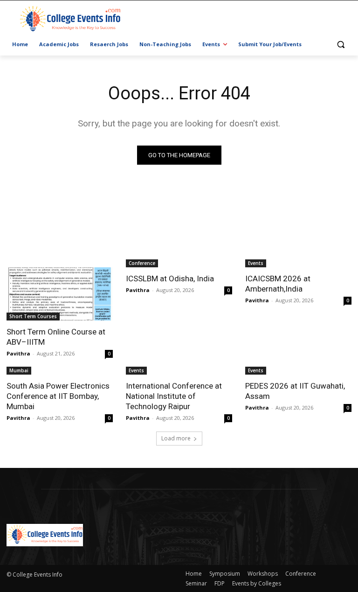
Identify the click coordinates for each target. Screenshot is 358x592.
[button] (340, 45)
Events (255, 263)
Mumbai (18, 370)
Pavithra (18, 353)
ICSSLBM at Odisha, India (170, 278)
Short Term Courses (33, 316)
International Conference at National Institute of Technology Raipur (174, 396)
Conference (142, 263)
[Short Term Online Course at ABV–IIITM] (60, 293)
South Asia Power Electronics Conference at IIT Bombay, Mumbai (58, 396)
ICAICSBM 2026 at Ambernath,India (277, 283)
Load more (176, 438)
